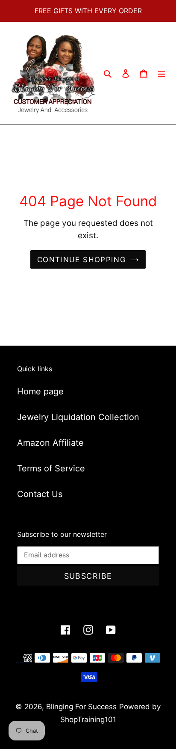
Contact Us (39, 494)
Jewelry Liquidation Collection (78, 417)
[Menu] (161, 73)
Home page (40, 391)
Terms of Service (51, 468)
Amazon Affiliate (50, 443)
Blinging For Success (81, 706)
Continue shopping (81, 259)
